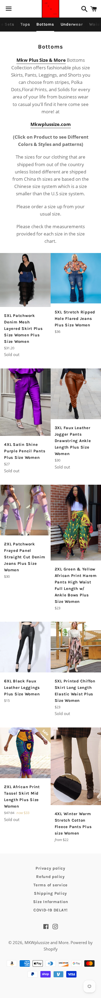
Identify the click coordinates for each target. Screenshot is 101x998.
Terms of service (50, 885)
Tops (25, 24)
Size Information (50, 901)
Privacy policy (50, 868)
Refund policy (50, 876)
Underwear (72, 24)
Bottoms (45, 24)
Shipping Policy (50, 893)
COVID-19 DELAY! (50, 910)
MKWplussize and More (46, 942)
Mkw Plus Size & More (41, 60)
